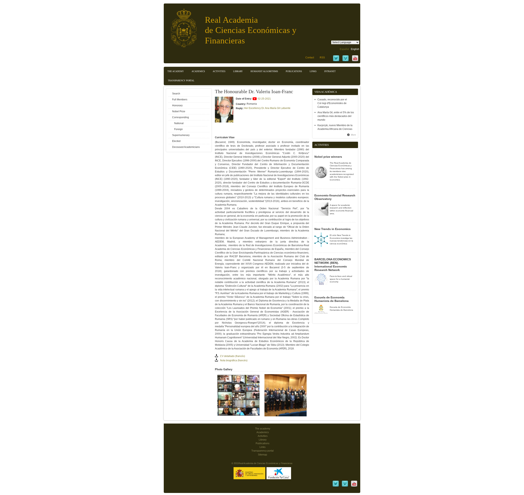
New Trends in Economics (332, 229)
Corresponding (180, 117)
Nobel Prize (178, 111)
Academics (198, 71)
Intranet (330, 71)
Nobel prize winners (328, 156)
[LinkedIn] (335, 486)
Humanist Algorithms (264, 71)
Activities (219, 71)
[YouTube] (355, 61)
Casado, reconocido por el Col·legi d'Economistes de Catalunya (332, 103)
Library (238, 71)
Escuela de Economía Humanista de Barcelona (331, 299)
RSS (322, 57)
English (355, 49)
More (353, 135)
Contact (309, 57)
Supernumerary (181, 135)
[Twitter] (336, 61)
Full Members (179, 99)
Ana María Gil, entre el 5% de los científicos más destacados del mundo (335, 116)
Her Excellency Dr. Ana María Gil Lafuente (267, 108)
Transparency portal (181, 80)
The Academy (175, 71)
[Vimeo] (345, 61)
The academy (262, 428)
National (179, 123)
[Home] (181, 26)
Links (313, 71)
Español (344, 49)
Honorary (177, 105)
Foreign (178, 129)
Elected (176, 141)
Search (176, 93)
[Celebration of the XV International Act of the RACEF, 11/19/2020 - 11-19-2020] (238, 415)
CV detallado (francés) (232, 356)
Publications (294, 71)
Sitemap (262, 454)
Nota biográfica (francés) (233, 360)
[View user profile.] (224, 121)
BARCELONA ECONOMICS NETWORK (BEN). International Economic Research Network (332, 265)
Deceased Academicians (186, 147)
